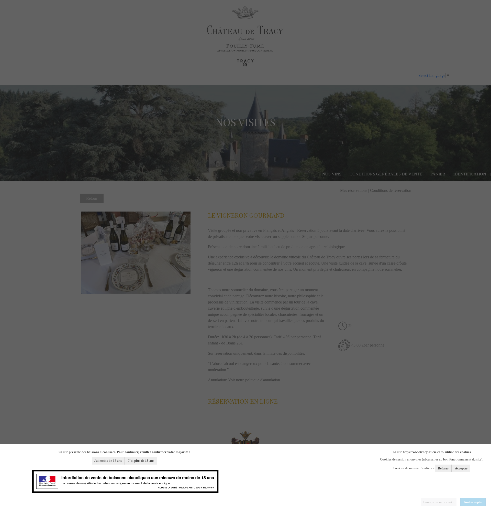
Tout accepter (473, 502)
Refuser (443, 468)
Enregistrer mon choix (438, 502)
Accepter (461, 468)
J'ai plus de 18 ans (141, 461)
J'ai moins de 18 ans (108, 461)
